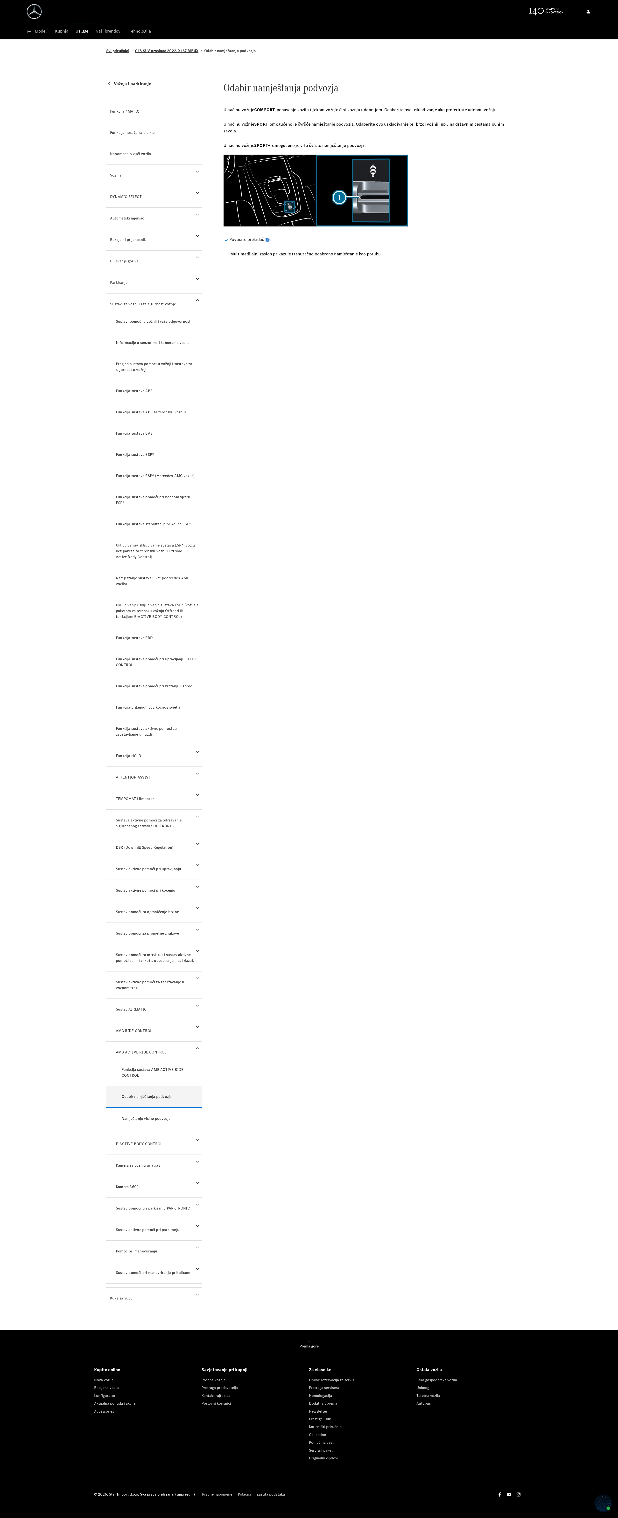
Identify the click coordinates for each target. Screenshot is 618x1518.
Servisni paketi (321, 1450)
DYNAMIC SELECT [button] (126, 196)
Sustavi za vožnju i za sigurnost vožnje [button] (143, 304)
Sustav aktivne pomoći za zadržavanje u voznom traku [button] (150, 984)
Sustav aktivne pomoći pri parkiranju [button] (147, 1229)
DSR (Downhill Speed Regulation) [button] (144, 847)
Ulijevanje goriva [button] (124, 261)
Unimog (422, 1387)
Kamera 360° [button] (127, 1186)
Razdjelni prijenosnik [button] (128, 239)
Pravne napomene (217, 1494)
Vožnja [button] (115, 175)
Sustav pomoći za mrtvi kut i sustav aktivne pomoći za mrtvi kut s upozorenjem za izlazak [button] (155, 957)
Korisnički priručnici (325, 1426)
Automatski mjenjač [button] (127, 218)
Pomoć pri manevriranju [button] (136, 1251)
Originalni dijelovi (323, 1458)
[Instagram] (518, 1494)
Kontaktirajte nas (216, 1395)
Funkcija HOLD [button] (128, 755)
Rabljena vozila (106, 1387)
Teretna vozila (428, 1395)
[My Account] (588, 11)
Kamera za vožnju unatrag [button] (138, 1165)
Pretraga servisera (324, 1387)
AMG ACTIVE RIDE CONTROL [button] (141, 1052)
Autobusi (424, 1403)
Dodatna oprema (323, 1403)
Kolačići (244, 1494)
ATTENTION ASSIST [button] (133, 777)
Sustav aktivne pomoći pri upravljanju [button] (148, 868)
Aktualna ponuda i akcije (114, 1403)
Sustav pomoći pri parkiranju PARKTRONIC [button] (153, 1208)
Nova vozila (103, 1379)
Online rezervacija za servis (331, 1379)
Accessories (104, 1411)
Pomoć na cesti (322, 1442)
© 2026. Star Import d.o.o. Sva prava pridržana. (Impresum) (144, 1494)
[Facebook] (500, 1494)
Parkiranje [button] (118, 282)
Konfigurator (104, 1395)
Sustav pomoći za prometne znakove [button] (147, 933)
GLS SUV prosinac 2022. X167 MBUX (166, 50)
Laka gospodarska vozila (436, 1379)
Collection (317, 1434)
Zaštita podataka (271, 1494)
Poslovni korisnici (216, 1403)
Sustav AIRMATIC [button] (131, 1009)
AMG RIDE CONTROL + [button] (135, 1030)
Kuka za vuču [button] (121, 1298)
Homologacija (320, 1395)
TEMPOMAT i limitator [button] (135, 798)
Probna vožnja (213, 1379)
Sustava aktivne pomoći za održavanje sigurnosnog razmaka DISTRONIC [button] (149, 823)
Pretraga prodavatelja (220, 1387)
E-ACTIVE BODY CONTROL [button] (139, 1143)
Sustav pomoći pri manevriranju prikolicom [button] (153, 1272)
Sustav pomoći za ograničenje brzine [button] (147, 911)
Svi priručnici (117, 50)
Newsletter (318, 1411)
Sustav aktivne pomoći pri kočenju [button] (146, 890)
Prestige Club (320, 1419)
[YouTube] (509, 1494)
